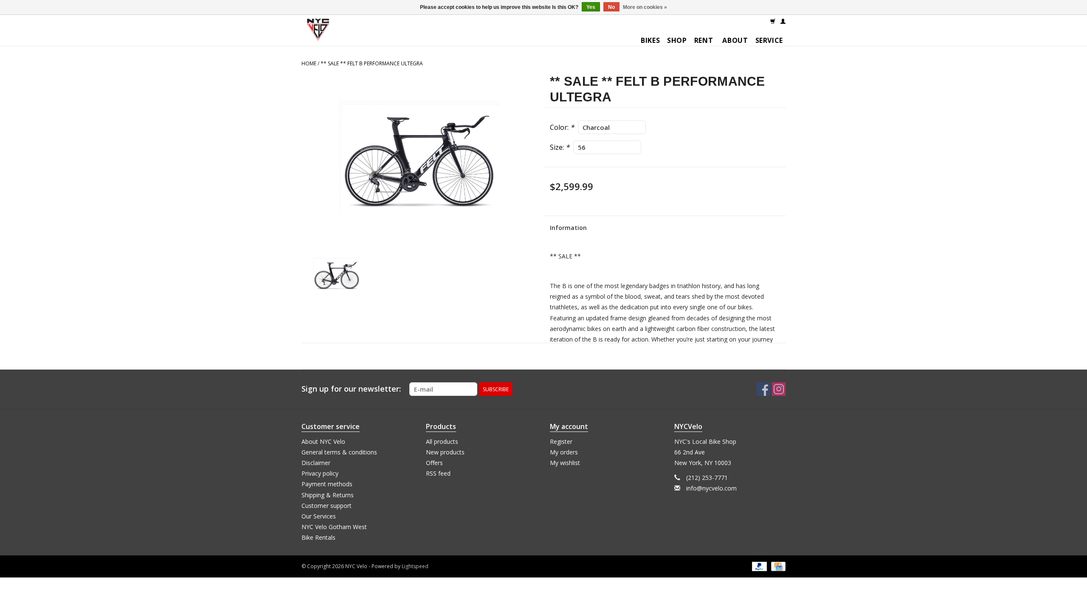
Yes (590, 7)
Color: (562, 127)
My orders (564, 452)
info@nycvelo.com (711, 488)
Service (769, 40)
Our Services (318, 516)
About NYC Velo (323, 441)
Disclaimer (315, 463)
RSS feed (438, 473)
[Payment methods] (758, 566)
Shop (677, 40)
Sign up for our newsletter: (351, 388)
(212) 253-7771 (707, 478)
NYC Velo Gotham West (334, 527)
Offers (434, 463)
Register (561, 441)
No (611, 7)
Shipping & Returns (327, 495)
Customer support (326, 506)
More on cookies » (645, 7)
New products (445, 452)
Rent (703, 40)
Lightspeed (415, 566)
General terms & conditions (339, 452)
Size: (559, 147)
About (735, 40)
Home (308, 63)
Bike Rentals (318, 537)
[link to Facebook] (763, 389)
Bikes (650, 40)
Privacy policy (319, 473)
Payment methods (326, 484)
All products (442, 441)
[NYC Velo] (318, 31)
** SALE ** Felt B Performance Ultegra (372, 63)
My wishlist (565, 463)
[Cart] (772, 20)
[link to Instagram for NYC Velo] (779, 389)
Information (568, 228)
